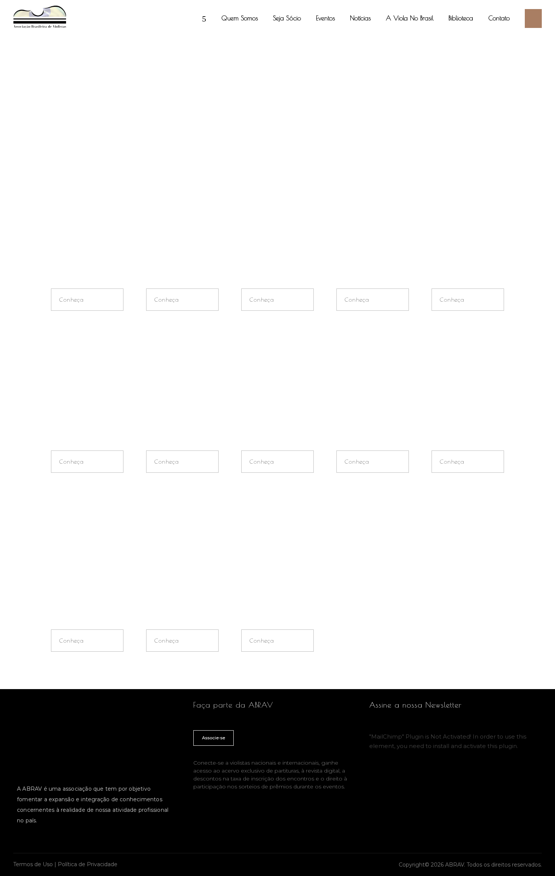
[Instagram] (377, 774)
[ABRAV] (39, 17)
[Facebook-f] (413, 774)
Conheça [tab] (71, 299)
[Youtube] (395, 774)
